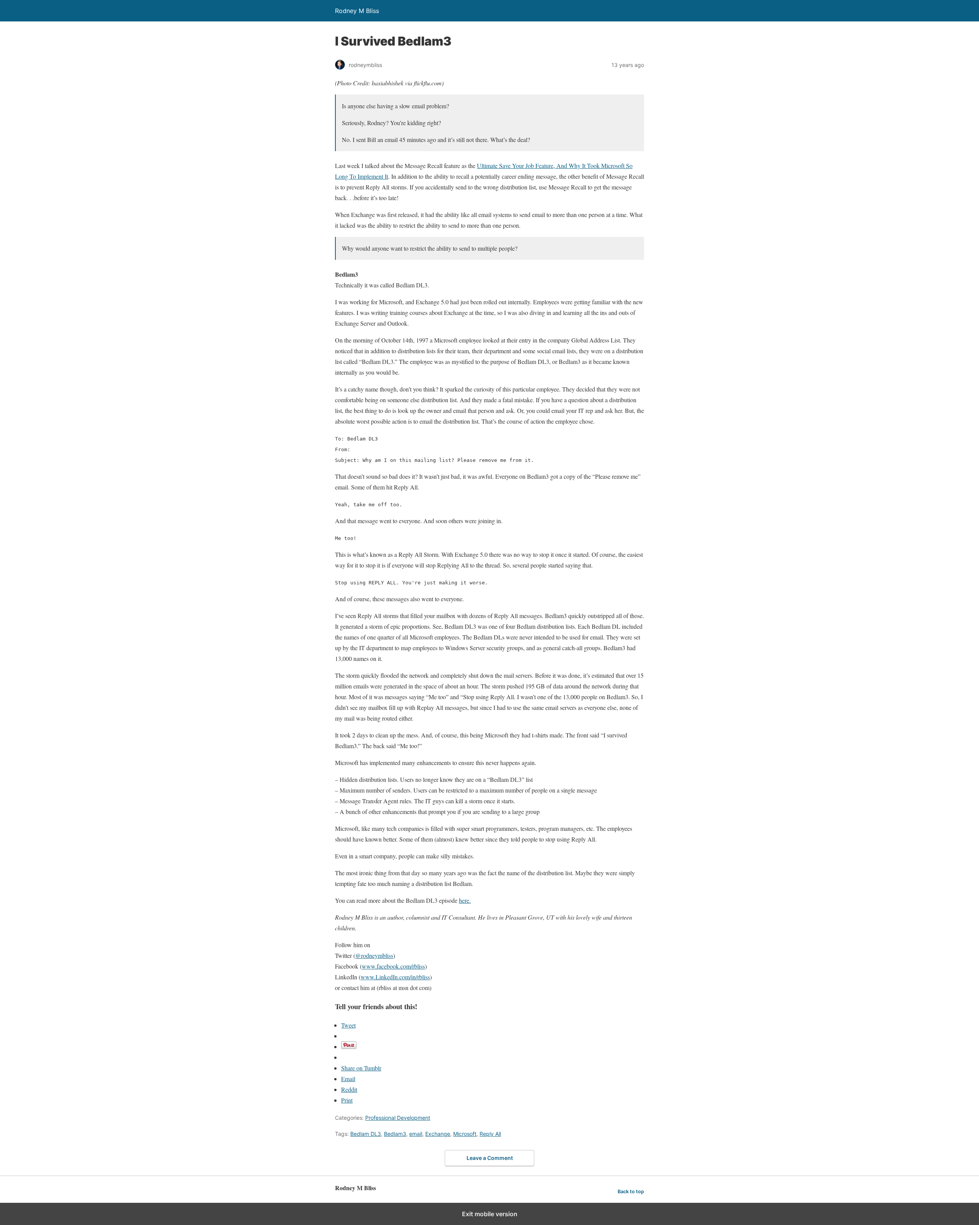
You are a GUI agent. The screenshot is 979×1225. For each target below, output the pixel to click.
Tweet (348, 1025)
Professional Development (397, 1117)
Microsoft (464, 1133)
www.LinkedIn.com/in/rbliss (395, 977)
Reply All (490, 1133)
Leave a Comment (490, 1158)
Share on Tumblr (361, 1068)
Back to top (631, 1191)
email (415, 1133)
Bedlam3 (395, 1133)
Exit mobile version (489, 1214)
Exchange (437, 1133)
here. (465, 900)
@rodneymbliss (374, 955)
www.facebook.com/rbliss (393, 966)
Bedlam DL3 (365, 1133)
